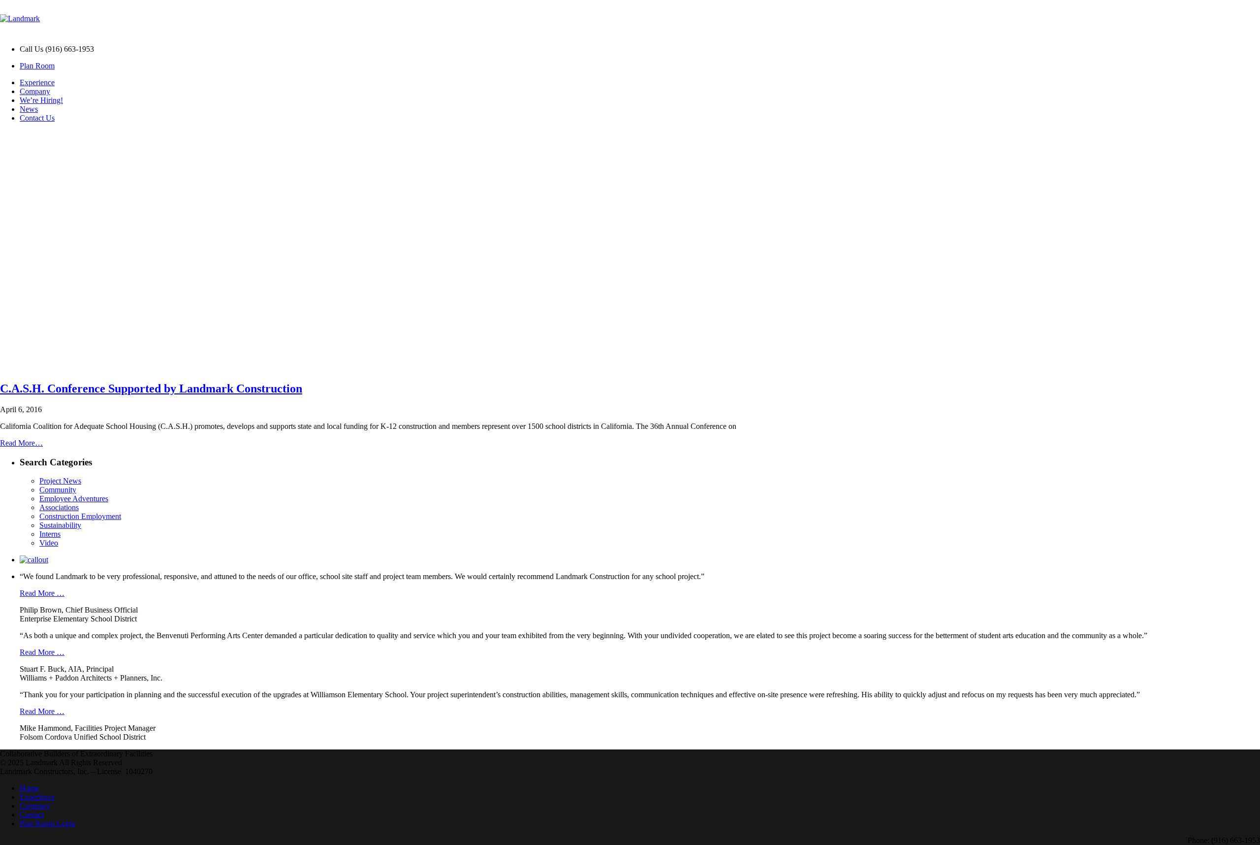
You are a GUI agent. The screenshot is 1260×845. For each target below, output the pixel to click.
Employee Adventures (73, 498)
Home (29, 788)
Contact (32, 815)
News (29, 109)
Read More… (21, 443)
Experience (37, 82)
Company (35, 91)
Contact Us (37, 118)
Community (57, 490)
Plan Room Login (47, 823)
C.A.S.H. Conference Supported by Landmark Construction (151, 388)
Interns (50, 534)
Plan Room (37, 66)
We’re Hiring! (41, 100)
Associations (59, 507)
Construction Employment (80, 516)
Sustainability (60, 525)
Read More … (42, 593)
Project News (60, 481)
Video (48, 543)
